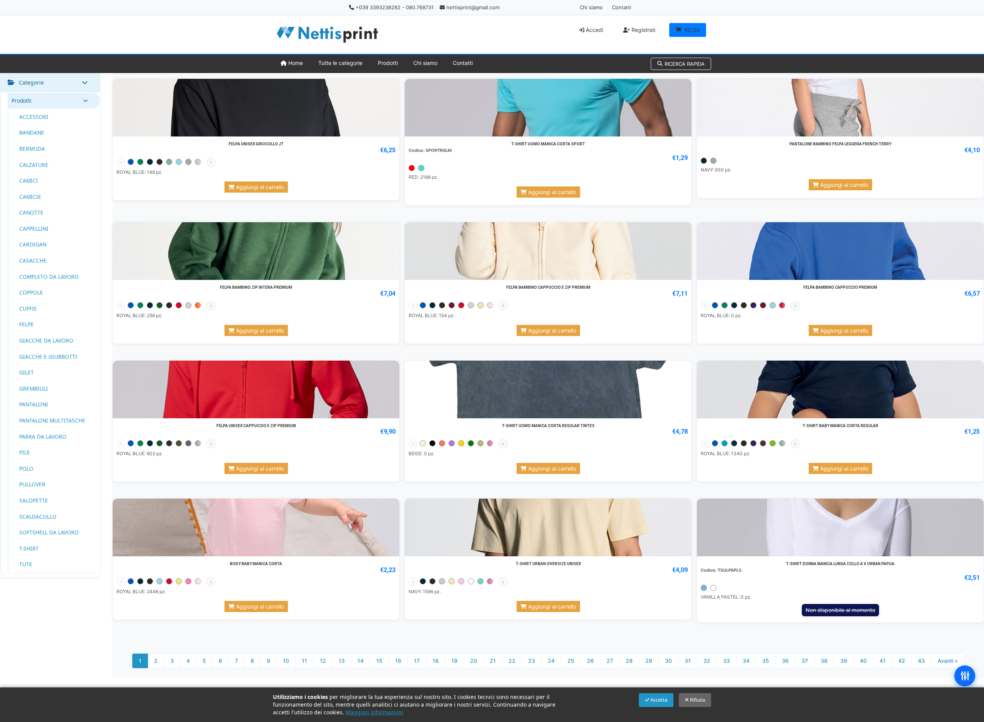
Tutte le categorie (340, 63)
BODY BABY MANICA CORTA (256, 564)
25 (570, 660)
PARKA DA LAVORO (42, 436)
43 (921, 660)
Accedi (593, 30)
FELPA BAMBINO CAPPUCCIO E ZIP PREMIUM (548, 287)
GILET (26, 372)
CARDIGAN (33, 244)
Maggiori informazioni (374, 712)
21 (493, 660)
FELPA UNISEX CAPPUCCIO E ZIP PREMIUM (256, 426)
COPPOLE (31, 292)
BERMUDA (32, 148)
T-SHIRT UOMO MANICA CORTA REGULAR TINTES (548, 426)
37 (804, 660)
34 (746, 660)
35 (765, 660)
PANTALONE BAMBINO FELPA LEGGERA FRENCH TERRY (840, 144)
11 (304, 660)
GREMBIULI (33, 388)
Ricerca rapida (685, 64)
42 (901, 660)
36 (785, 660)
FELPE (26, 324)
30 (668, 660)
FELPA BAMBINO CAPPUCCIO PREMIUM (840, 287)
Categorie (31, 82)
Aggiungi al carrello (259, 187)
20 (473, 660)
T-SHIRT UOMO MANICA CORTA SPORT (548, 144)
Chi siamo (591, 7)
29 (648, 660)
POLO (26, 468)
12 (323, 660)
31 (688, 660)
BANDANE (31, 132)
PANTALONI (33, 404)
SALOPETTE (33, 500)
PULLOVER (32, 484)
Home (295, 63)
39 (843, 660)
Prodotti (388, 63)
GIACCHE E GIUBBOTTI (48, 356)
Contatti (621, 7)
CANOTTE (31, 212)
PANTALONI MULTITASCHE (52, 420)
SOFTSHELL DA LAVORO (49, 532)
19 (454, 660)
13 (342, 660)
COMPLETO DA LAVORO (49, 276)
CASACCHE (33, 260)
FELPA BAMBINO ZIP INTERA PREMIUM (256, 287)
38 (824, 660)
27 (610, 660)
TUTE (25, 564)
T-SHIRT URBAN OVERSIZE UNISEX (548, 564)
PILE (24, 452)
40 (863, 660)
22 (512, 660)
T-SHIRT (29, 548)
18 (435, 660)
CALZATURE (33, 164)
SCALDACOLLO (38, 516)
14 (360, 660)
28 (629, 660)
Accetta (658, 699)
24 (551, 660)
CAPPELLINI (33, 228)
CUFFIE (28, 308)
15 (379, 660)
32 (706, 660)
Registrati (642, 30)
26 (590, 660)
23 (531, 660)
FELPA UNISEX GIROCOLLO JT (256, 144)
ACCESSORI (33, 116)
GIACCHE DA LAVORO (46, 340)
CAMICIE (30, 196)
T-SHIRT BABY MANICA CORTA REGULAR (840, 426)
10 (286, 660)
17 (417, 660)
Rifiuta (697, 699)
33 (726, 660)
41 (882, 660)
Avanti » (947, 660)
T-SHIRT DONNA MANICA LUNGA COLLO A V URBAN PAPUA (840, 564)
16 (398, 660)
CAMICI (28, 180)
